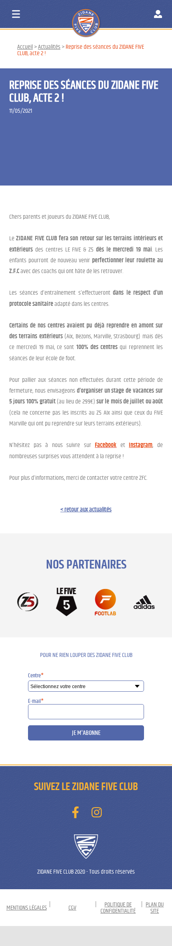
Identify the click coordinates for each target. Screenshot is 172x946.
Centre (36, 676)
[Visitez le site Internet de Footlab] (105, 603)
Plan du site (155, 907)
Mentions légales (26, 907)
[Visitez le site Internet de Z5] (27, 603)
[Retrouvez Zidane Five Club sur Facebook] (75, 812)
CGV (72, 907)
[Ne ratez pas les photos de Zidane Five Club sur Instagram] (97, 812)
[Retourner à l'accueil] (101, 15)
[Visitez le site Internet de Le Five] (66, 602)
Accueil (25, 47)
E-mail (36, 701)
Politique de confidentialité (118, 907)
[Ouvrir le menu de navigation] (16, 14)
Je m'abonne (86, 733)
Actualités (49, 47)
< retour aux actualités (86, 509)
